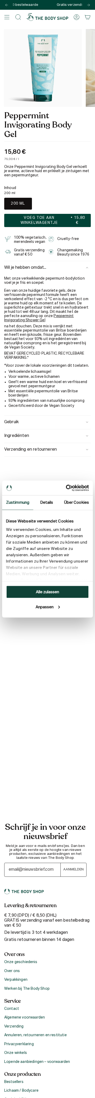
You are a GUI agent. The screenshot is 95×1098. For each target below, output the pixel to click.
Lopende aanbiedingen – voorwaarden (37, 1062)
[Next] (88, 5)
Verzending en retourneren (30, 449)
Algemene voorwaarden (24, 1017)
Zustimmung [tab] (17, 503)
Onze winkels (15, 1053)
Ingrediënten (16, 436)
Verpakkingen (15, 980)
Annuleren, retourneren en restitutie (35, 1035)
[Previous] (6, 5)
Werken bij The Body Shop (27, 989)
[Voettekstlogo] (24, 891)
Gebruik (11, 422)
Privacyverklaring (19, 1044)
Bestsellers (13, 1082)
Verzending (14, 1026)
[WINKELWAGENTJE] (87, 17)
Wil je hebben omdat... (25, 268)
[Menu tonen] (7, 17)
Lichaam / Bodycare (21, 1090)
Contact (11, 1009)
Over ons (12, 971)
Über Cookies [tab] (76, 503)
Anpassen (45, 607)
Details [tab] (46, 503)
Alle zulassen (47, 592)
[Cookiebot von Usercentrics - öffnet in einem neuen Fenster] (67, 487)
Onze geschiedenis (20, 962)
